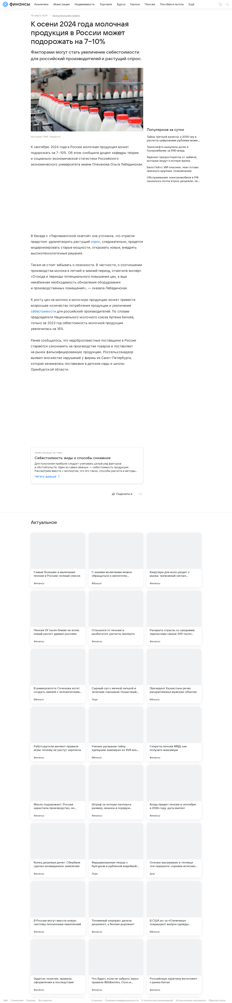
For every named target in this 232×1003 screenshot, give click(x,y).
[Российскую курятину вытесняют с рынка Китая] (174, 966)
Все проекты (45, 1000)
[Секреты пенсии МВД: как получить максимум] (174, 734)
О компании (17, 1000)
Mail (6, 1000)
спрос (95, 242)
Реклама (31, 1000)
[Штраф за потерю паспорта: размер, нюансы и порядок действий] (116, 792)
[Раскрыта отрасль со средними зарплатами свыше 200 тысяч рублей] (174, 618)
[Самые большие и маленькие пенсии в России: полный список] (58, 560)
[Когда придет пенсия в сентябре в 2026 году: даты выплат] (174, 792)
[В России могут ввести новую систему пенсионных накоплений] (58, 908)
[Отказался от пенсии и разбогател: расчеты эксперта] (116, 618)
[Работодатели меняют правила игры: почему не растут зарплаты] (58, 734)
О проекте (97, 1000)
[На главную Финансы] (19, 4)
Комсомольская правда (66, 15)
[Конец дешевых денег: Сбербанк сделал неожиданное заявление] (58, 850)
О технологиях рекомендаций (157, 1000)
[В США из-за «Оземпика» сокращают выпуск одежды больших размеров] (174, 908)
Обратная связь (217, 1000)
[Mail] (5, 4)
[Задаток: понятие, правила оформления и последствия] (58, 966)
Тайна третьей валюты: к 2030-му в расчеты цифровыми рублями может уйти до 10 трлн (173, 138)
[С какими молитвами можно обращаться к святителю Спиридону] (116, 560)
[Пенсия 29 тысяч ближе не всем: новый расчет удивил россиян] (58, 618)
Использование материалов (191, 1000)
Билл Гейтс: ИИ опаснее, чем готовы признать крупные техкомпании (172, 169)
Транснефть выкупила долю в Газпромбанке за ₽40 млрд (167, 148)
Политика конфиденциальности (121, 1000)
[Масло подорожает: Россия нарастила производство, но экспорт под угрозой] (58, 792)
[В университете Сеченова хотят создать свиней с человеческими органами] (58, 676)
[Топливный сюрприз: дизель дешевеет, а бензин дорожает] (116, 908)
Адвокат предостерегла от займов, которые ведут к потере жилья (172, 159)
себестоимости (43, 311)
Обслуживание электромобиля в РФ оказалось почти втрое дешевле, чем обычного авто (173, 179)
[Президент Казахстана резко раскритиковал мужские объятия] (174, 676)
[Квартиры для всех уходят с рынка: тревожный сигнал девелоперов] (174, 560)
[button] (87, 100)
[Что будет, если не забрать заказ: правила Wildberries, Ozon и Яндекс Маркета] (116, 966)
